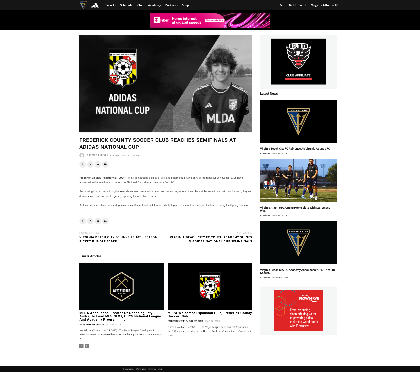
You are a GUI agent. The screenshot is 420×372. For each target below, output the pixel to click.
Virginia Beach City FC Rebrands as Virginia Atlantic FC (295, 148)
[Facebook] (82, 164)
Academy (265, 153)
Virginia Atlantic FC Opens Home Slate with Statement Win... (295, 209)
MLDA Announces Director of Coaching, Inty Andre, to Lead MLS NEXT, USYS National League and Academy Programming (120, 316)
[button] (282, 5)
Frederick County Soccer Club (185, 321)
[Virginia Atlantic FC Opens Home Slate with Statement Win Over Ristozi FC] (298, 180)
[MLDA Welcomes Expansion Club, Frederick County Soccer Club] (210, 286)
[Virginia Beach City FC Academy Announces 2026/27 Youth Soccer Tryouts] (298, 242)
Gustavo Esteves (97, 155)
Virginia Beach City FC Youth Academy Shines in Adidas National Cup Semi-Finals (211, 239)
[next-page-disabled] (87, 346)
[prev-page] (81, 346)
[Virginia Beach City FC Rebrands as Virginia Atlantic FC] (298, 121)
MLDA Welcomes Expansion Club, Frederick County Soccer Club (210, 314)
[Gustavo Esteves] (82, 155)
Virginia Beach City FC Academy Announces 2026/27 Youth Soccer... (297, 271)
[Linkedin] (97, 164)
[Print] (105, 164)
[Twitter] (90, 164)
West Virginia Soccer (91, 324)
